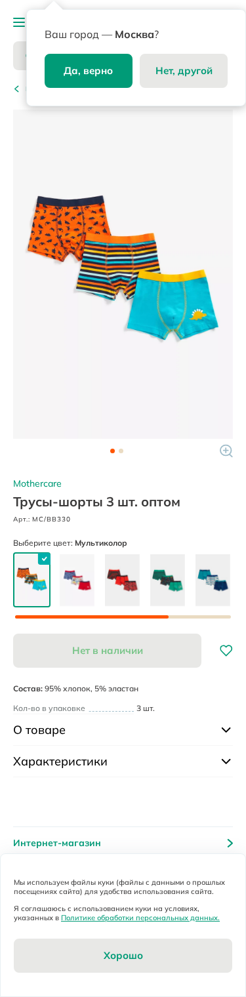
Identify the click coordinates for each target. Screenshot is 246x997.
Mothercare (37, 483)
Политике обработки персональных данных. (140, 917)
